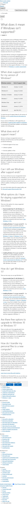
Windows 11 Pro (18, 236)
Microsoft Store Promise (8, 412)
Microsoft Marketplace (7, 461)
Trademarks (5, 496)
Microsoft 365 (5, 441)
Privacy (4, 491)
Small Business (6, 447)
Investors (4, 476)
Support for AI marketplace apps (10, 457)
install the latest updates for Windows (17, 122)
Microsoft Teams (6, 444)
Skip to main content (5, 1)
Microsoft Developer (7, 454)
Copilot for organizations (8, 392)
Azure (3, 452)
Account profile (6, 402)
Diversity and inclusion (8, 477)
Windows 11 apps (6, 397)
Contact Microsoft (6, 489)
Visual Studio (5, 464)
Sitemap (4, 487)
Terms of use (5, 494)
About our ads (5, 501)
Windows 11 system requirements (17, 66)
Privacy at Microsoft (7, 474)
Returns (4, 407)
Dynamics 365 (5, 439)
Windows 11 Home (8, 236)
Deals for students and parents (9, 429)
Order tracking (6, 409)
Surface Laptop (6, 387)
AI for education (6, 431)
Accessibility (5, 479)
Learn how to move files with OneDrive (10, 373)
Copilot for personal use (8, 394)
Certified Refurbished (7, 411)
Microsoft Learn (6, 456)
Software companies (7, 462)
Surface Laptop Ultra (7, 389)
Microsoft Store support (8, 406)
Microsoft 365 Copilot (7, 446)
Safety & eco (5, 498)
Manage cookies (6, 492)
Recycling (4, 499)
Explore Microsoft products (9, 396)
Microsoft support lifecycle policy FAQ (12, 189)
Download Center (6, 404)
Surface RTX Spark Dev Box (9, 391)
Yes (10, 384)
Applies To (4, 35)
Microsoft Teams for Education (9, 422)
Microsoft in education (7, 419)
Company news (6, 472)
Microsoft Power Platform (8, 442)
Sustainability (5, 481)
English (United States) (5, 484)
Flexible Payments (6, 414)
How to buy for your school (9, 426)
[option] (15, 13)
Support (3, 8)
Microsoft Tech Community (9, 459)
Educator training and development (11, 427)
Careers (4, 469)
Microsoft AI (5, 435)
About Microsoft (6, 471)
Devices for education (7, 420)
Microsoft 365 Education (8, 424)
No (18, 384)
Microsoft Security (6, 437)
